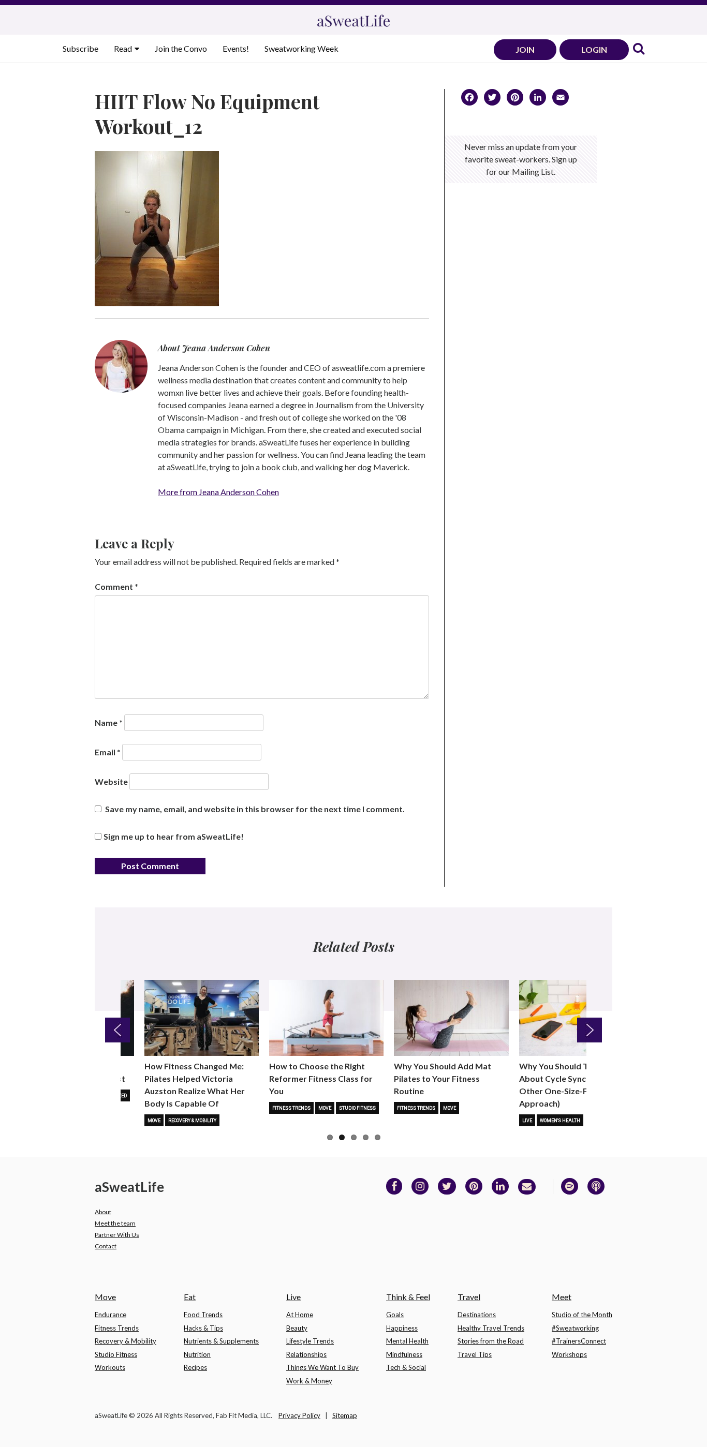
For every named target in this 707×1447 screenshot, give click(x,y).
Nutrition (197, 1354)
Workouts (110, 1367)
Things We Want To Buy (322, 1367)
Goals (395, 1314)
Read (124, 48)
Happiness (402, 1328)
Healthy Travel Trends (491, 1328)
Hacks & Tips (203, 1328)
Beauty (296, 1328)
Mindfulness (404, 1354)
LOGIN (594, 49)
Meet (561, 1297)
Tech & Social (406, 1367)
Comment (116, 586)
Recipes (195, 1367)
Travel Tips (475, 1354)
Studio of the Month (582, 1314)
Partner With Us (117, 1235)
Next (589, 1030)
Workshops (569, 1354)
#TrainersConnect (579, 1341)
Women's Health (560, 1120)
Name (109, 722)
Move (154, 1120)
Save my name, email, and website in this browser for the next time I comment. (255, 809)
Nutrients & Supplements (221, 1341)
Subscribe (80, 48)
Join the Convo (181, 48)
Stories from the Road (491, 1341)
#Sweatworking (575, 1328)
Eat (190, 1297)
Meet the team (115, 1223)
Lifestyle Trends (310, 1341)
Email (108, 752)
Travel (469, 1297)
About (103, 1212)
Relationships (306, 1354)
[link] (638, 49)
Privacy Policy (299, 1415)
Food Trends (203, 1314)
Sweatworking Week (301, 48)
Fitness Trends (291, 1108)
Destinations (477, 1314)
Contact (105, 1246)
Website (111, 781)
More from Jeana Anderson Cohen (218, 492)
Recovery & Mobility (192, 1120)
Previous (117, 1030)
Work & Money (309, 1381)
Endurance (110, 1314)
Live (527, 1120)
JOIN (525, 49)
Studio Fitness (357, 1108)
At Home (299, 1314)
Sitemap (344, 1415)
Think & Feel (408, 1297)
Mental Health (407, 1341)
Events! (236, 48)
